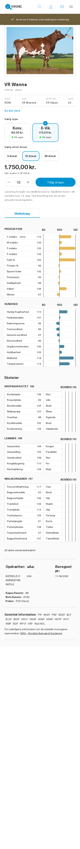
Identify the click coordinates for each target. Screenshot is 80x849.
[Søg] (39, 7)
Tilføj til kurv (55, 182)
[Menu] (71, 7)
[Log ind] (51, 6)
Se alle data (12, 111)
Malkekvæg (22, 213)
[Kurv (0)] (62, 7)
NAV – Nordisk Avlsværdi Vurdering (41, 633)
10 (18, 182)
